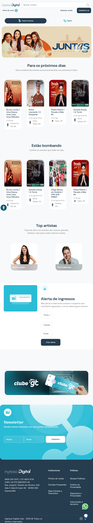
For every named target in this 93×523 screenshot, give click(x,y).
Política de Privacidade (75, 485)
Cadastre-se (84, 10)
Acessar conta (66, 10)
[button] (76, 39)
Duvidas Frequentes (57, 484)
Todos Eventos (28, 21)
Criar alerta (50, 342)
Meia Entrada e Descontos (55, 492)
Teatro (69, 21)
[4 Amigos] (68, 243)
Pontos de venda (56, 478)
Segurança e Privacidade (75, 494)
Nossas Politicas (77, 478)
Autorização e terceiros (76, 503)
